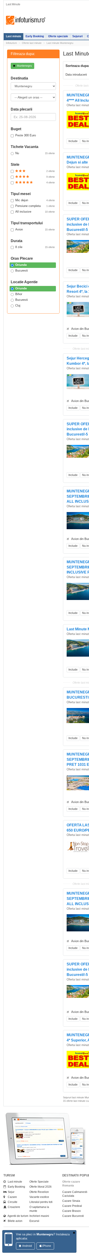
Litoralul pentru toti (40, 1202)
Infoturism (25, 20)
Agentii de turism (17, 1216)
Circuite (11, 1202)
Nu (35, 153)
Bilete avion (14, 1221)
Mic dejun (35, 200)
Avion (35, 229)
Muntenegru (24, 65)
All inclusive (35, 211)
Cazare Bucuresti (73, 1216)
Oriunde (21, 265)
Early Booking (35, 36)
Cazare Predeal (72, 1205)
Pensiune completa (35, 206)
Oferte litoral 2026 (40, 1186)
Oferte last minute (32, 43)
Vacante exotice (39, 1197)
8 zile (35, 247)
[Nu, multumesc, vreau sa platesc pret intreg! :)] (74, 1233)
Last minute (13, 36)
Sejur (10, 1192)
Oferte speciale (58, 36)
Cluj (17, 305)
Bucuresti (21, 270)
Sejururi (77, 36)
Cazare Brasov (71, 1211)
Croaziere (13, 1207)
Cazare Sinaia (71, 1200)
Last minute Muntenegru (60, 43)
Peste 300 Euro (25, 135)
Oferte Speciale (39, 1181)
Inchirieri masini (39, 1216)
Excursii (34, 1221)
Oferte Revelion (39, 1192)
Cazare (11, 1197)
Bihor (18, 294)
